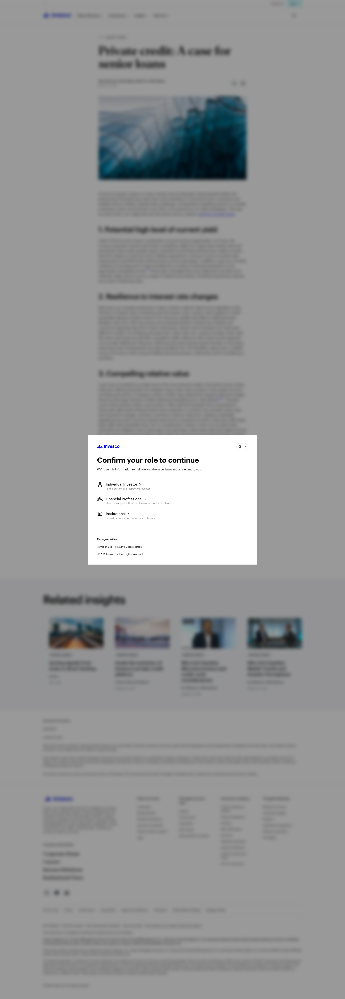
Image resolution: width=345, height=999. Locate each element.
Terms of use (104, 546)
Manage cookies (107, 539)
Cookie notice (134, 546)
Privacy (119, 546)
